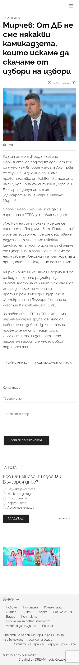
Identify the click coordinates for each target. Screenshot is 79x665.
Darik (10, 145)
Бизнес (11, 612)
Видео (10, 616)
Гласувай (16, 519)
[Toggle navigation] (71, 5)
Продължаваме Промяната (53, 362)
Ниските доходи (19, 494)
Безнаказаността (21, 489)
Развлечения (62, 612)
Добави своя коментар (27, 440)
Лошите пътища (20, 507)
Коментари (53, 607)
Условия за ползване (21, 626)
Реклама (48, 626)
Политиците (17, 498)
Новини (11, 607)
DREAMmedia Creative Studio (55, 659)
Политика (30, 607)
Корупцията (16, 503)
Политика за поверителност (28, 621)
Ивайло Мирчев (16, 362)
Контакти (29, 616)
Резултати (64, 518)
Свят (26, 612)
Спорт (42, 612)
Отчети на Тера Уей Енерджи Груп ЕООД (45, 644)
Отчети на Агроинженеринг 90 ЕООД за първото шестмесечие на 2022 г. (33, 637)
